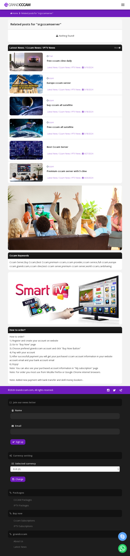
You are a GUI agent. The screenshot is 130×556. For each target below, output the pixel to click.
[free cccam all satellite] (26, 127)
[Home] (17, 5)
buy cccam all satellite (60, 105)
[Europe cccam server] (26, 83)
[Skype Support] (122, 536)
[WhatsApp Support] (122, 548)
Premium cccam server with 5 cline (67, 171)
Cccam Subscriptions (24, 520)
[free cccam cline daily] (26, 61)
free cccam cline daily (59, 60)
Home (15, 13)
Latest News (20, 546)
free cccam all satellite (60, 127)
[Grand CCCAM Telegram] (120, 390)
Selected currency (30, 463)
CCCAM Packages (23, 499)
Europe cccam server (59, 82)
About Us (18, 541)
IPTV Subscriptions (23, 526)
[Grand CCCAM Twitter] (114, 390)
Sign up (19, 441)
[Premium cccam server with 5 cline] (26, 171)
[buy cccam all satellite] (26, 105)
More (116, 48)
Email (27, 425)
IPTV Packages (21, 505)
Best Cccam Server (57, 146)
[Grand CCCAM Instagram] (108, 390)
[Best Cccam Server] (26, 149)
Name (23, 410)
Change (18, 479)
